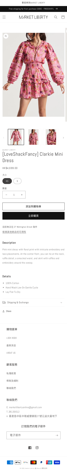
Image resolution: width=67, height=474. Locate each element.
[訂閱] (56, 435)
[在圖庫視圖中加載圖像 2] (33, 137)
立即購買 (33, 215)
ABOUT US (11, 352)
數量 (4, 188)
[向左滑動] (3, 137)
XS (7, 181)
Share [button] (8, 311)
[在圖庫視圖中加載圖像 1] (16, 137)
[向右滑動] (63, 137)
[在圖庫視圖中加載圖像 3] (51, 137)
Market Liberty (29, 468)
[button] (4, 17)
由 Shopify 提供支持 (41, 468)
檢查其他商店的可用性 (14, 231)
